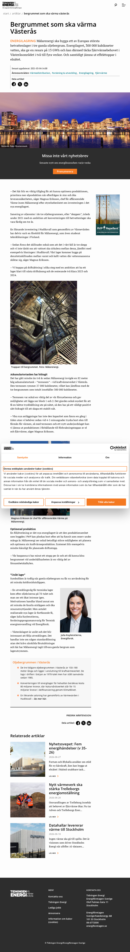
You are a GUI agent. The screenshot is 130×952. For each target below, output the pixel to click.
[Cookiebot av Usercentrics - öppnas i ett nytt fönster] (112, 448)
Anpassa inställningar (63, 502)
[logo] (15, 5)
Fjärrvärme (101, 72)
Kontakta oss (55, 896)
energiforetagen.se (96, 925)
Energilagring (86, 72)
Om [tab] (107, 457)
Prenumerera (65, 171)
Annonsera (54, 913)
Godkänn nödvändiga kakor (23, 502)
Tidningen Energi (57, 902)
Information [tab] (65, 457)
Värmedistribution (40, 72)
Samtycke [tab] (22, 457)
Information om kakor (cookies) (60, 920)
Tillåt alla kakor (106, 502)
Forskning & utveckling (64, 72)
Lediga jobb (54, 907)
